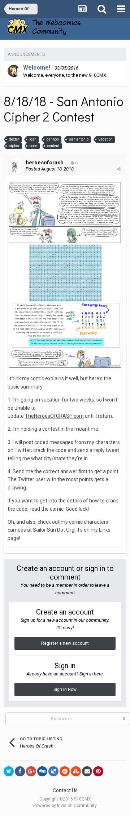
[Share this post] (119, 169)
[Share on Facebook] (20, 771)
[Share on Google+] (31, 771)
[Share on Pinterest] (98, 771)
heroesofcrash (25, 129)
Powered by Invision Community (65, 805)
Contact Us (65, 790)
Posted (50, 169)
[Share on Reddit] (65, 771)
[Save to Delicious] (53, 771)
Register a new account (65, 643)
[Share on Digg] (42, 771)
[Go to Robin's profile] (14, 71)
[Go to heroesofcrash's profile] (14, 165)
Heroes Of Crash (99, 129)
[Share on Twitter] (9, 771)
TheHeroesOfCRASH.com (54, 416)
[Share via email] (87, 771)
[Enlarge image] (65, 275)
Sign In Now (65, 689)
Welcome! (36, 67)
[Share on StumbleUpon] (76, 771)
